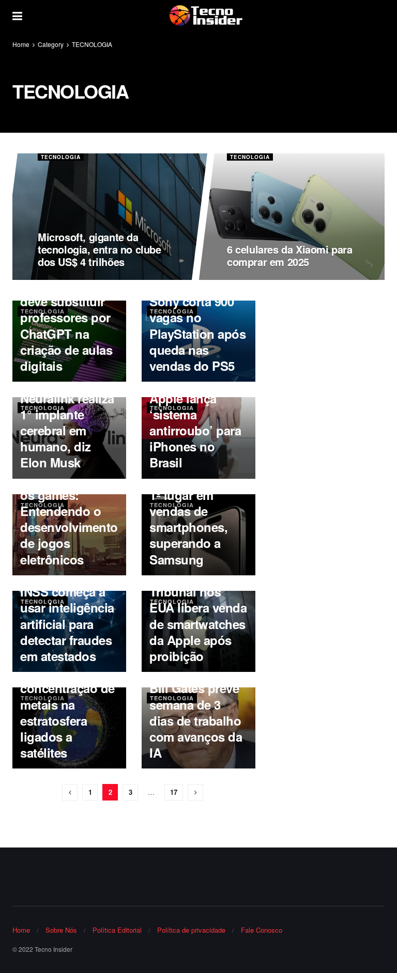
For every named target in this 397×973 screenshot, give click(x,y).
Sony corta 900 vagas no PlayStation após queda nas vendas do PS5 (197, 333)
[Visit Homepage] (206, 15)
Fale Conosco (261, 930)
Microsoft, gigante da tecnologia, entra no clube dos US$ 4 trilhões (100, 249)
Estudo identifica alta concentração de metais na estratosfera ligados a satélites (68, 704)
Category (51, 44)
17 (173, 792)
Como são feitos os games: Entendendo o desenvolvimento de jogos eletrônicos (69, 519)
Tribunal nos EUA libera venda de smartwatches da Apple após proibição (198, 624)
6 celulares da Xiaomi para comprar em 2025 (290, 255)
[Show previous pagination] (70, 792)
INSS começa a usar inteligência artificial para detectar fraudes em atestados (67, 624)
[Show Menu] (17, 15)
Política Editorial (117, 930)
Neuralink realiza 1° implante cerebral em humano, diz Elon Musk (67, 430)
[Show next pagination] (195, 792)
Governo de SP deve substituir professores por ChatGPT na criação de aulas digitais (66, 325)
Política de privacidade (191, 930)
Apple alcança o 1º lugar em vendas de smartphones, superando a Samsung (194, 519)
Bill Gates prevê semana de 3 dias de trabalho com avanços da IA (195, 720)
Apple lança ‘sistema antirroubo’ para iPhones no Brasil (195, 430)
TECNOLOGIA (92, 44)
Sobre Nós (61, 930)
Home (20, 44)
